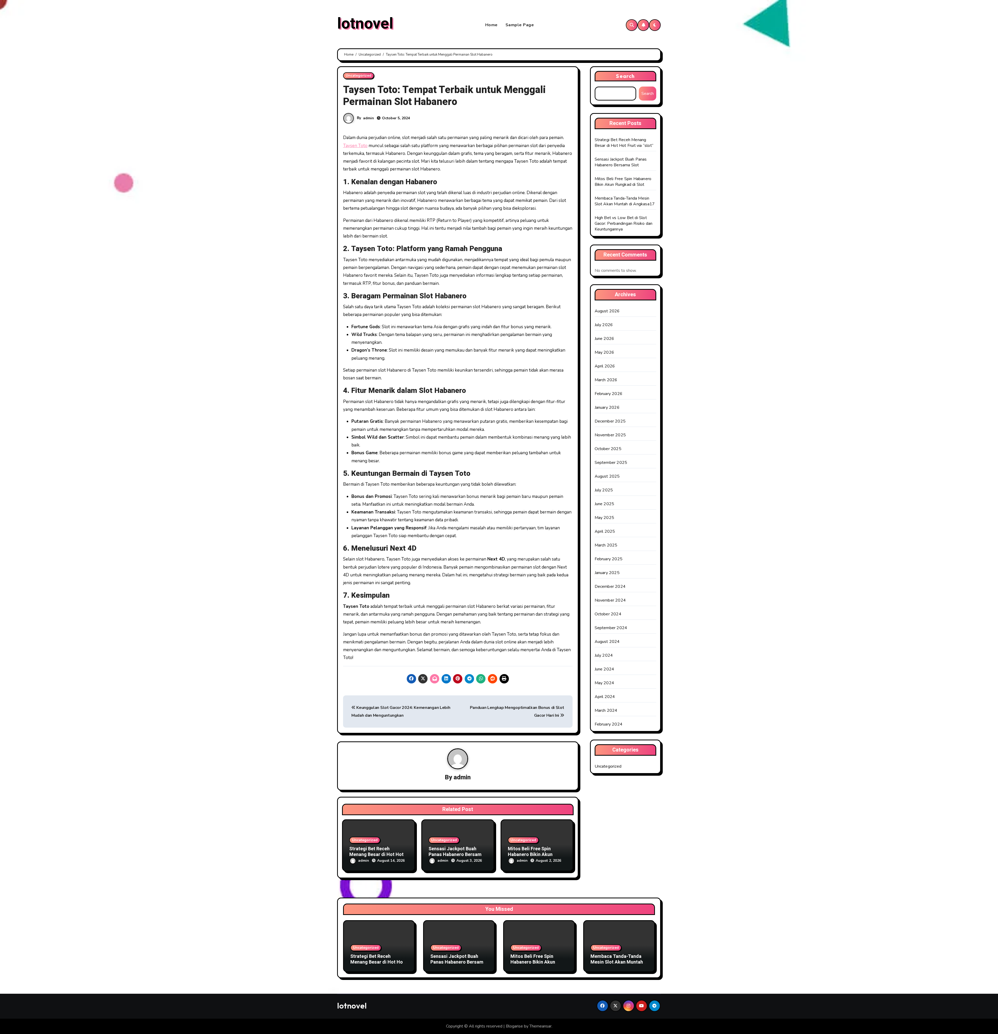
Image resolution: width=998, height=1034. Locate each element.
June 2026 (604, 338)
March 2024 (606, 710)
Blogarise (514, 1026)
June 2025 (604, 504)
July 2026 (604, 325)
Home (491, 25)
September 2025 (611, 462)
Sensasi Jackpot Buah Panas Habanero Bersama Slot (456, 854)
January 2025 (607, 573)
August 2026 (607, 311)
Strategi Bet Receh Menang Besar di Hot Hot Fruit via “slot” (376, 854)
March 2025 (606, 545)
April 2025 (605, 531)
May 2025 (604, 518)
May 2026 (604, 352)
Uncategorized (358, 75)
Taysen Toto (355, 146)
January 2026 (607, 407)
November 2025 (610, 435)
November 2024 (610, 600)
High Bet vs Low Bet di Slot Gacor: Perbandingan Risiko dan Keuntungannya (624, 223)
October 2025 (608, 449)
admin (368, 118)
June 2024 (604, 669)
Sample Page (519, 25)
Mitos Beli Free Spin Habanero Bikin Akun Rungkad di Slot (530, 854)
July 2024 (604, 655)
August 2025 (607, 476)
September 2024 (611, 628)
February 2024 (609, 724)
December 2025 (610, 421)
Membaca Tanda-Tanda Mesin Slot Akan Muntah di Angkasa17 (625, 201)
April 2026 (605, 366)
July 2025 (604, 490)
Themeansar (540, 1026)
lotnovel (365, 23)
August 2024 (607, 641)
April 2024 (605, 697)
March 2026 (606, 380)
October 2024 (608, 614)
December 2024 (610, 586)
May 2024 (604, 683)
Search (625, 76)
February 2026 (609, 394)
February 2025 (609, 559)
